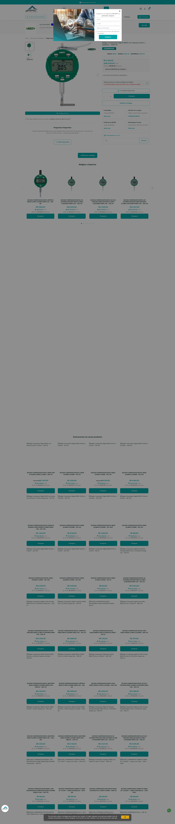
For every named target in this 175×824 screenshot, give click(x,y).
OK (125, 817)
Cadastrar (108, 37)
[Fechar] (119, 11)
